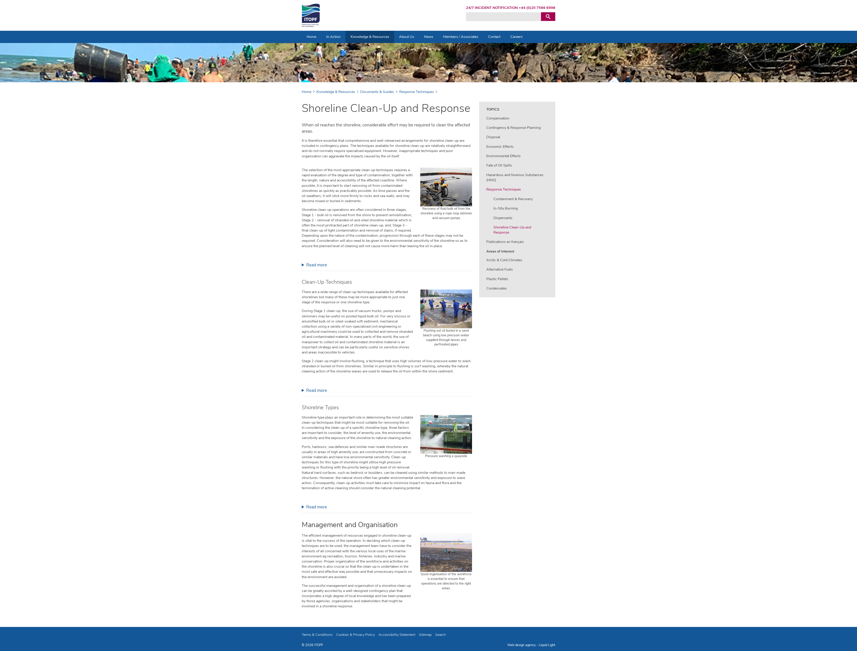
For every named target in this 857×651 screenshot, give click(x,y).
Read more (316, 265)
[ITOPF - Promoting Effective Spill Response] (311, 15)
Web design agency (522, 645)
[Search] (548, 16)
